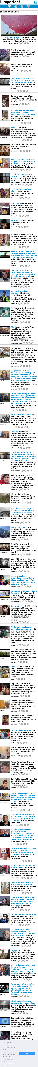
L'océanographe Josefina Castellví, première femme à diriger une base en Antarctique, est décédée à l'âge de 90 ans (23, 705)
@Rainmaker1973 (15, 1026)
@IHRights (13, 787)
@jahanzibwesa (15, 810)
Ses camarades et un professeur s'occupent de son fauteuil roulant (23, 83)
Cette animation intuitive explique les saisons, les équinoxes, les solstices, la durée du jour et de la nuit (22, 1021)
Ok (27, 1053)
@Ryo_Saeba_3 (13, 43)
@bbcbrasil (14, 389)
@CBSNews (14, 774)
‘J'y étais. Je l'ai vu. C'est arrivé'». (23, 818)
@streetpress (14, 996)
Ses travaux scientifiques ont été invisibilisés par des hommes (23, 163)
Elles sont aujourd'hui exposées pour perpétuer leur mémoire (23, 116)
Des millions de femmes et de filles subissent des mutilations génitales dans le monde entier (23, 719)
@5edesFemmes (15, 169)
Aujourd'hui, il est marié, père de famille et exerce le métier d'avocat (24, 257)
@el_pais (13, 410)
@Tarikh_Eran (14, 645)
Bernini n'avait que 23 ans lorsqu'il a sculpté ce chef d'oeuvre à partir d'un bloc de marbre (24, 99)
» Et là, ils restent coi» (23, 835)
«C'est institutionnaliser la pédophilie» (23, 853)
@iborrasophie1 (15, 322)
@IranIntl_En (14, 539)
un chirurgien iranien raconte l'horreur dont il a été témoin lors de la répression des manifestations (23, 1006)
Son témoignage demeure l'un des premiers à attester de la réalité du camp (23, 514)
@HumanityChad (15, 70)
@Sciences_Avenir (15, 502)
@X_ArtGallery (14, 104)
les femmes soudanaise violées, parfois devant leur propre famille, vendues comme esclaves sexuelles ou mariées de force (24, 870)
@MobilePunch (15, 265)
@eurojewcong (15, 522)
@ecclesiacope (15, 197)
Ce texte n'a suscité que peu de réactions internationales (24, 400)
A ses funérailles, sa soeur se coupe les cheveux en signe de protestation (23, 971)
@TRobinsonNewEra (16, 861)
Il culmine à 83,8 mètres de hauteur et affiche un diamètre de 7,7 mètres (23, 886)
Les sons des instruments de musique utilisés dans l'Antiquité (23, 146)
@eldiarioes (14, 711)
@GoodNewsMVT (15, 755)
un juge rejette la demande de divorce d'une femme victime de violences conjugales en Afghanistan (24, 178)
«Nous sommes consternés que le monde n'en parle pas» (22, 192)
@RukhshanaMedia (16, 184)
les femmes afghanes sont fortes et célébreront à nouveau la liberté (23, 801)
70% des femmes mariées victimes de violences (22, 222)
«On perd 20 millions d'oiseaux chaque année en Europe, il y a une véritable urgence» (23, 497)
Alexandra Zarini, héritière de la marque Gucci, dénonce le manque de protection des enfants (24, 460)
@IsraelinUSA (14, 825)
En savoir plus (8, 1064)
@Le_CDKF (14, 662)
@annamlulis (14, 303)
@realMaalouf (14, 622)
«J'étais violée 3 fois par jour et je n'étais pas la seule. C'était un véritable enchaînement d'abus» (24, 595)
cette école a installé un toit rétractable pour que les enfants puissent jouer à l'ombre (19, 39)
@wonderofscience (16, 893)
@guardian (14, 1013)
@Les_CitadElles (15, 366)
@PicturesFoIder (15, 554)
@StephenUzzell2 (15, 123)
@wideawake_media (16, 343)
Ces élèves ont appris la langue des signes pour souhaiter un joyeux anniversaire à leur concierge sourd (23, 548)
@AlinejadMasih (15, 979)
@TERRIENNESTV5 (16, 878)
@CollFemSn (14, 226)
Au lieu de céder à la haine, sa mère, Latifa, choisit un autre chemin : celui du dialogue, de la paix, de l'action (23, 277)
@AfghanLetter (15, 696)
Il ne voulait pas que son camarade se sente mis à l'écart (22, 66)
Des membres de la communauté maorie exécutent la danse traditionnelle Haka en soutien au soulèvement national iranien (24, 532)
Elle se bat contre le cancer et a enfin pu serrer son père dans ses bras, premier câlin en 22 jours (23, 750)
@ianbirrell (13, 742)
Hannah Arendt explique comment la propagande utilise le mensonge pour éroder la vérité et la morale (23, 918)
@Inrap (13, 679)
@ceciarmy (14, 91)
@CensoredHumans (16, 601)
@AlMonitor (14, 960)
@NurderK (13, 844)
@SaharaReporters (16, 140)
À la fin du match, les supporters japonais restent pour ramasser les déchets (23, 52)
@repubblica (14, 724)
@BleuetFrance (15, 286)
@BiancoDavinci (15, 151)
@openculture (14, 924)
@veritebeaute (15, 909)
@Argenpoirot (14, 215)
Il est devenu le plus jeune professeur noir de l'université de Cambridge (24, 379)
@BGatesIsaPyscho (16, 470)
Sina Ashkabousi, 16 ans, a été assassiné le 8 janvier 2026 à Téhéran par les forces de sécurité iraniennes (24, 782)
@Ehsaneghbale (15, 448)
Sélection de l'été (9, 12)
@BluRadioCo (14, 56)
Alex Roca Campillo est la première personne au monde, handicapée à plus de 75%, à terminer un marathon (23, 296)
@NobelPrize (14, 489)
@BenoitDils (14, 427)
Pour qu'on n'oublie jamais (23, 902)
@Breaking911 (14, 247)
